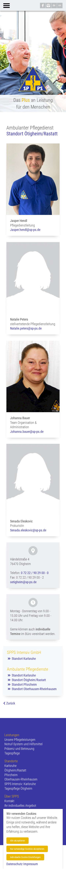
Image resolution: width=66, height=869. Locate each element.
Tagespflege (12, 753)
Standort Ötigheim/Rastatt (29, 680)
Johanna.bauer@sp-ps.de (26, 431)
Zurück (10, 703)
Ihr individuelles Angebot (20, 805)
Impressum (30, 864)
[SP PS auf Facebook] (42, 5)
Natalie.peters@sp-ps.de (26, 328)
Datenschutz (14, 864)
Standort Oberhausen (25, 689)
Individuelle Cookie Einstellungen (25, 857)
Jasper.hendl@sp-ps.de (25, 230)
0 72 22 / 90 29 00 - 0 (35, 573)
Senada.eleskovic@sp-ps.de (28, 530)
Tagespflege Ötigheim (18, 788)
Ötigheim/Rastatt (15, 770)
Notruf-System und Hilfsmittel (23, 744)
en (59, 5)
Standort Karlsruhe (24, 659)
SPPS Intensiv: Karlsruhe (20, 784)
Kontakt (9, 801)
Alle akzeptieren (17, 840)
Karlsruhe (10, 766)
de (54, 5)
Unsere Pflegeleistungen (19, 740)
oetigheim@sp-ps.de (23, 582)
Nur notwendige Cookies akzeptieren (27, 849)
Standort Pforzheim (24, 684)
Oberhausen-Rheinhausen (20, 779)
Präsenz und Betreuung (19, 749)
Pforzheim (11, 775)
